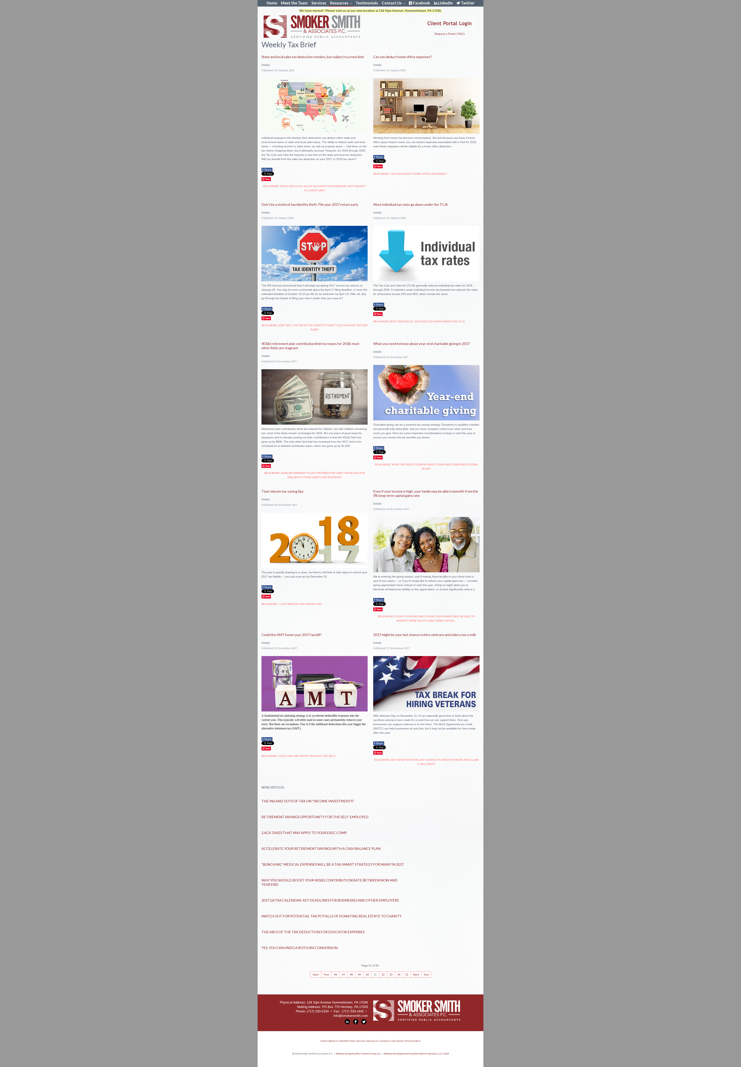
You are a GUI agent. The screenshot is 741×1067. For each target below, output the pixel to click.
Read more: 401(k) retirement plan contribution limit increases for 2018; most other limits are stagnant (314, 475)
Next (416, 974)
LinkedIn (445, 3)
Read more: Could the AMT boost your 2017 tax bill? (298, 756)
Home (272, 3)
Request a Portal (445, 33)
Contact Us (392, 3)
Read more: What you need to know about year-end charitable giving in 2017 (426, 466)
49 (359, 974)
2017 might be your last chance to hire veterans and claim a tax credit (424, 635)
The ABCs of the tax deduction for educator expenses (313, 932)
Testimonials (367, 3)
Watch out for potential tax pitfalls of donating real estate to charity (331, 916)
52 (383, 974)
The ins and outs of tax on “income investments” (307, 801)
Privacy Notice (413, 1040)
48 (351, 974)
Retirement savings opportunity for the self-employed (314, 817)
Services (318, 3)
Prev (326, 974)
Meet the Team (294, 3)
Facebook (421, 3)
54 (398, 974)
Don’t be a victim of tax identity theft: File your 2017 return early (309, 204)
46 (335, 974)
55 (406, 974)
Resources (339, 3)
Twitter (468, 3)
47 (343, 974)
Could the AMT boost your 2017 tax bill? (291, 635)
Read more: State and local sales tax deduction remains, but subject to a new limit (314, 188)
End (426, 974)
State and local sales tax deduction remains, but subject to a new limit (312, 57)
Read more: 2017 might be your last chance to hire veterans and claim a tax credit (426, 762)
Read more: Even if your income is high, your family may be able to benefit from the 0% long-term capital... (426, 618)
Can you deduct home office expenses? (402, 57)
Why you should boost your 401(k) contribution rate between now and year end (329, 882)
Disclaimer (398, 1040)
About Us (333, 1040)
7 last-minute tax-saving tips (282, 491)
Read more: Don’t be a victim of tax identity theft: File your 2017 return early (315, 327)
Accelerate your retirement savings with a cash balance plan (321, 848)
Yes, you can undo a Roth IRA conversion (299, 948)
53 (390, 974)
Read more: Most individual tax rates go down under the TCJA (419, 321)
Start (316, 974)
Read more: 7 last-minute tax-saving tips (291, 604)
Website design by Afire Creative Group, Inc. (358, 1053)
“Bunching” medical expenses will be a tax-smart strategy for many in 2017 (332, 864)
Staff (446, 1053)
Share (267, 169)
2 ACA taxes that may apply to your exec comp (304, 833)
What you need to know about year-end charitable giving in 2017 (421, 343)
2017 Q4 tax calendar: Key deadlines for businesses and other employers (330, 900)
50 (367, 974)
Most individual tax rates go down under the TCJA (410, 204)
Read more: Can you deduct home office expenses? (410, 173)
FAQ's (461, 33)
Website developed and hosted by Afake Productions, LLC (413, 1053)
